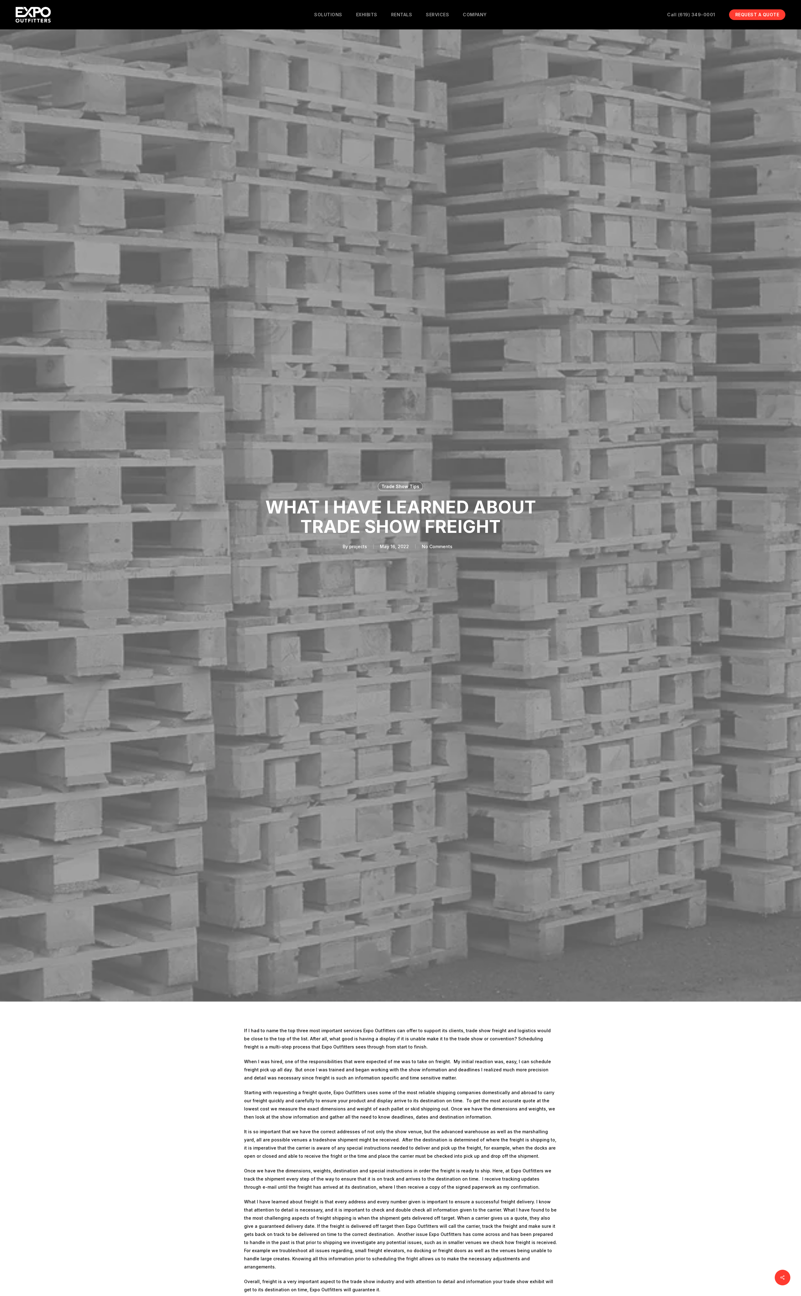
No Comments (437, 546)
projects (358, 546)
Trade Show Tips (400, 486)
